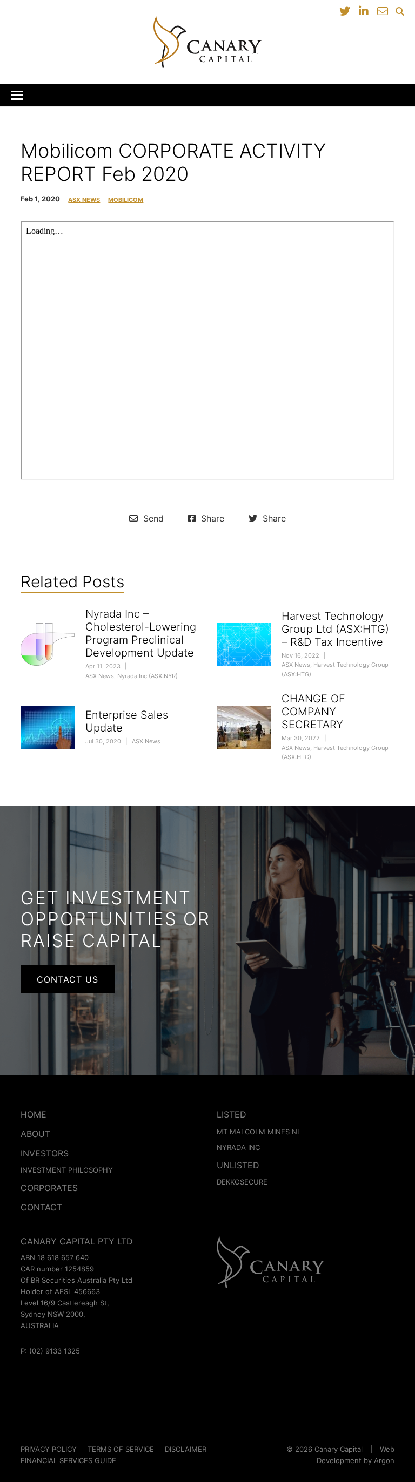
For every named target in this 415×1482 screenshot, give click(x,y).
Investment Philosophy (67, 1170)
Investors (45, 1153)
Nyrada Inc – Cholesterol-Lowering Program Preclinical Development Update (140, 633)
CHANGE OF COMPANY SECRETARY (313, 711)
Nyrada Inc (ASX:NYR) (147, 676)
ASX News (84, 200)
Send (152, 518)
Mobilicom (125, 200)
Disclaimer (185, 1449)
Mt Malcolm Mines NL (259, 1131)
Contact (41, 1207)
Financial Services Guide (68, 1460)
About (35, 1133)
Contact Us (67, 979)
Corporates (49, 1187)
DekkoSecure (242, 1182)
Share (211, 518)
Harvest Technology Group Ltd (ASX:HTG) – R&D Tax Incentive (335, 629)
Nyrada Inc (238, 1147)
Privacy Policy (49, 1449)
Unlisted (238, 1165)
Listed (231, 1114)
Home (33, 1114)
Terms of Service (121, 1449)
